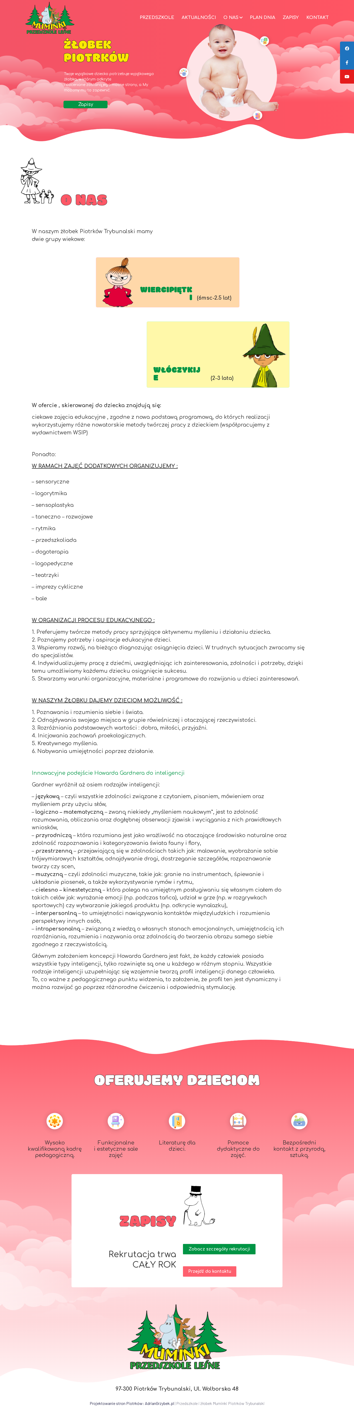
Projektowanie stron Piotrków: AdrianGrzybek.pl (132, 1403)
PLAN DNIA (262, 17)
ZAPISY (291, 17)
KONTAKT (317, 17)
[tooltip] (347, 49)
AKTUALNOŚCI (199, 17)
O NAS (230, 17)
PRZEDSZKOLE (157, 17)
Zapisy (85, 104)
